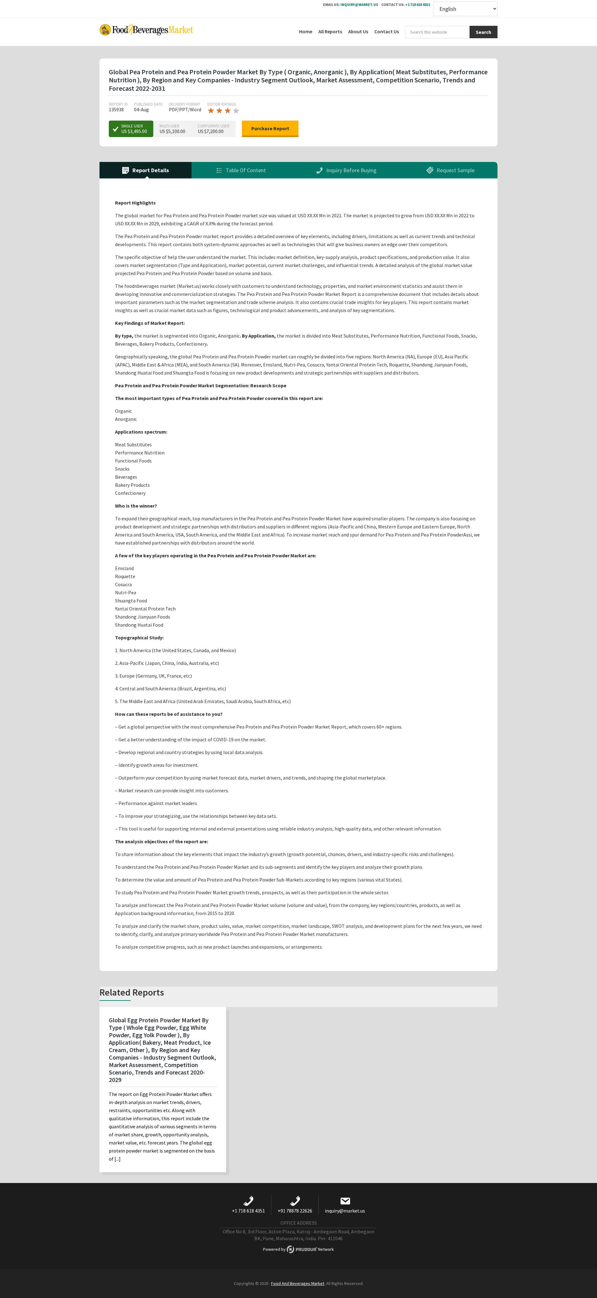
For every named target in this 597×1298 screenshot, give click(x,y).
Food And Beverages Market (297, 1283)
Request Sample (454, 170)
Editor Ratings (221, 104)
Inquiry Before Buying (351, 170)
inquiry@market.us (359, 4)
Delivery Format (184, 104)
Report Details (150, 170)
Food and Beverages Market (146, 32)
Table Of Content (245, 170)
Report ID (118, 104)
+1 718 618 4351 (417, 4)
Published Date (148, 104)
